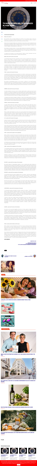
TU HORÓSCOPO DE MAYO (31, 455)
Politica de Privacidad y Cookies (30, 463)
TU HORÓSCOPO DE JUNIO (22, 455)
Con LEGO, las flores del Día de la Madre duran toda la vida (15, 299)
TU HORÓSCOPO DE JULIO (13, 455)
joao (5, 250)
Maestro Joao (33, 241)
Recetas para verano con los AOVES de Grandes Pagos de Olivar (17, 407)
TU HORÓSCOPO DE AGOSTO (4, 455)
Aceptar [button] (19, 464)
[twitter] (34, 0)
